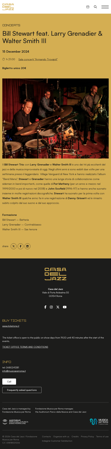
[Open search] (95, 6)
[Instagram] (51, 307)
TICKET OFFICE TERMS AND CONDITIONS (25, 346)
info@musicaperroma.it (14, 371)
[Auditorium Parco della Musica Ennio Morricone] (15, 421)
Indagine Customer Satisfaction (57, 441)
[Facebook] (45, 307)
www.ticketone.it (10, 326)
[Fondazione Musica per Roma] (99, 421)
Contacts (46, 436)
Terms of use (102, 436)
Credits (75, 436)
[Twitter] (57, 307)
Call (9, 381)
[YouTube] (64, 307)
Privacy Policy (87, 436)
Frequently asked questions (22, 390)
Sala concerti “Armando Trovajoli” (38, 59)
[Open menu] (105, 6)
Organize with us (61, 436)
